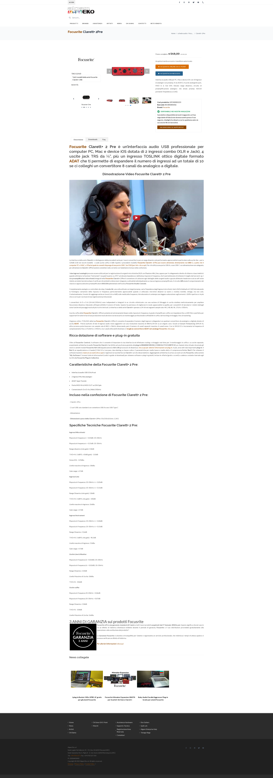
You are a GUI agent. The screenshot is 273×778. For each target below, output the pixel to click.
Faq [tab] (103, 139)
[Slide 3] (86, 107)
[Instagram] (184, 2)
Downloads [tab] (92, 139)
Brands (85, 23)
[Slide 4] (88, 107)
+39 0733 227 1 (75, 755)
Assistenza (97, 23)
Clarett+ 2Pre (200, 33)
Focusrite (75, 32)
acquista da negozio (170, 73)
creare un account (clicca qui (92, 353)
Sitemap (70, 764)
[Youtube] (198, 2)
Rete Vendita (156, 23)
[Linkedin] (189, 2)
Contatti (142, 23)
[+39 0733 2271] (203, 2)
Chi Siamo (130, 23)
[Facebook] (179, 2)
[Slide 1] (81, 107)
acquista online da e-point (173, 67)
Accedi (71, 2)
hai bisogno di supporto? (172, 127)
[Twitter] (193, 2)
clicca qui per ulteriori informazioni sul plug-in (155, 348)
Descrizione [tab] (78, 140)
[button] (125, 105)
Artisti (110, 23)
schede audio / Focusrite (186, 33)
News (119, 23)
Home (173, 33)
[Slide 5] (90, 107)
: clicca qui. (151, 329)
